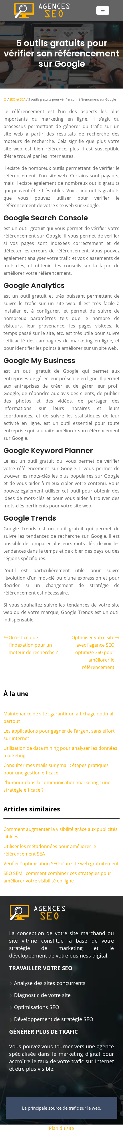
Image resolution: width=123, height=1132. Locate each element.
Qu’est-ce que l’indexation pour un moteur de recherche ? (33, 645)
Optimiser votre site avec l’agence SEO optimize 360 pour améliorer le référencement (93, 652)
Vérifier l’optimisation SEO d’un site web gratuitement (61, 863)
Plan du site (61, 1128)
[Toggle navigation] (102, 10)
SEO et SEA (17, 99)
